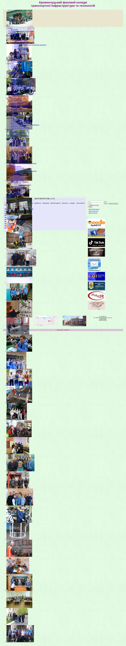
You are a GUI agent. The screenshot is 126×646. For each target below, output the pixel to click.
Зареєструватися (93, 213)
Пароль (106, 203)
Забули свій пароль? (94, 209)
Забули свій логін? (93, 211)
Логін (105, 201)
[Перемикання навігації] (87, 217)
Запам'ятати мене (94, 205)
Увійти (90, 206)
